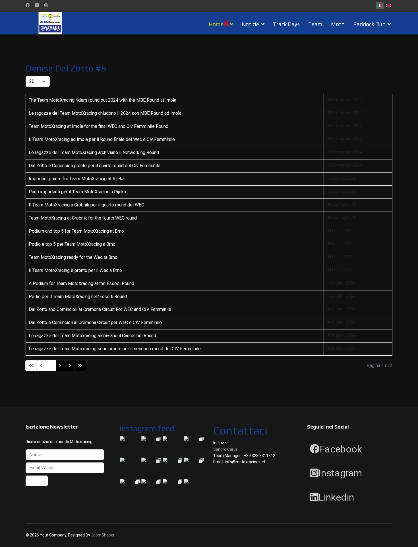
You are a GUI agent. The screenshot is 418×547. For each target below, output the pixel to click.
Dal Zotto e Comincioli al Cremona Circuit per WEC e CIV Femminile (95, 322)
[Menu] (29, 23)
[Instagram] (46, 5)
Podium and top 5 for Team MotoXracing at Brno (76, 231)
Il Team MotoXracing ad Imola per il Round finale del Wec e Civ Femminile (102, 139)
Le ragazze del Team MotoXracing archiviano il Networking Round (94, 152)
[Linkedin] (37, 5)
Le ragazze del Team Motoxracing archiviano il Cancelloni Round (92, 335)
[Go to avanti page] (70, 365)
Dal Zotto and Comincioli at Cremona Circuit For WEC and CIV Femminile (100, 309)
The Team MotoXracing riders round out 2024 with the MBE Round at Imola (102, 100)
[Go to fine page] (80, 365)
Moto (338, 24)
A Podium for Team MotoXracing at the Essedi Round (81, 283)
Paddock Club (369, 24)
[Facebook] (28, 5)
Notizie (250, 24)
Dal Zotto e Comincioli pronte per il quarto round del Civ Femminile (94, 165)
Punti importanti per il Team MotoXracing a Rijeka (77, 191)
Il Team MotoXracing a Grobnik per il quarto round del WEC (86, 205)
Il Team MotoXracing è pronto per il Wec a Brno (75, 270)
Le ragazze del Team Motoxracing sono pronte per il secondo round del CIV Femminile (115, 348)
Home (216, 24)
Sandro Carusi (226, 449)
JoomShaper (103, 535)
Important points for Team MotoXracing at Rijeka (77, 178)
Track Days (286, 24)
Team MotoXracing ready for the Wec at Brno (73, 257)
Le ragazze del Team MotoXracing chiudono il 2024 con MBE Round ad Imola (105, 113)
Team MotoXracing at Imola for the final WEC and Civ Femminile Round (98, 126)
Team (315, 24)
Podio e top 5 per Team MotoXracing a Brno (72, 244)
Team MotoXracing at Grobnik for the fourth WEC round (83, 218)
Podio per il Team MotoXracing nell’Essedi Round (78, 296)
